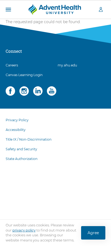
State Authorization (21, 159)
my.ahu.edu (67, 65)
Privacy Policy (17, 120)
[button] (8, 10)
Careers (12, 65)
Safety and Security (21, 149)
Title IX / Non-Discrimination (28, 139)
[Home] (54, 9)
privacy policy (24, 230)
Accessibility (16, 130)
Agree (93, 232)
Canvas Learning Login (24, 75)
